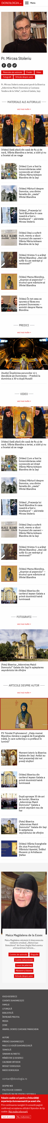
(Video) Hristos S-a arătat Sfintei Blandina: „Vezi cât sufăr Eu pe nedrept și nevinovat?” (32, 259)
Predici (29, 72)
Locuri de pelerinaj (24, 965)
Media (5, 1021)
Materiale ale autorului (12, 72)
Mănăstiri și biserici (24, 970)
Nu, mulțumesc (23, 1117)
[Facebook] (4, 65)
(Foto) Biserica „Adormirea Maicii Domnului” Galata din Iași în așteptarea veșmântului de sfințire (22, 667)
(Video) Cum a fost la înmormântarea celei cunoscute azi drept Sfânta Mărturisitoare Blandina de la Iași (30, 172)
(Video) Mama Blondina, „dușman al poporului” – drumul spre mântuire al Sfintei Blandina (32, 281)
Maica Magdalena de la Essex (24, 935)
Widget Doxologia (11, 1066)
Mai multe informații (18, 1111)
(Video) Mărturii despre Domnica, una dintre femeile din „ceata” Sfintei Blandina (31, 192)
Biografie (34, 954)
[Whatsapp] (9, 65)
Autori (5, 1037)
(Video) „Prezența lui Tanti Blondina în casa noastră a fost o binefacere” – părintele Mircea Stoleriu (31, 216)
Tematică (6, 1050)
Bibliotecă (7, 1013)
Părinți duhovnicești (13, 1041)
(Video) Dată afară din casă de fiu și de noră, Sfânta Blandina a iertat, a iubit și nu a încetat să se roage (23, 152)
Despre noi (7, 1086)
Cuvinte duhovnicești (24, 959)
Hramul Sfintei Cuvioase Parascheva (20, 1029)
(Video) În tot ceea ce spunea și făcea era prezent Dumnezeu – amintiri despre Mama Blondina (30, 304)
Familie (6, 1005)
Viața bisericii (9, 996)
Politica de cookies (12, 1090)
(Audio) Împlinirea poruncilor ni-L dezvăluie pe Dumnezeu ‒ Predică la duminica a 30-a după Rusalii (20, 376)
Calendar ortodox (11, 1062)
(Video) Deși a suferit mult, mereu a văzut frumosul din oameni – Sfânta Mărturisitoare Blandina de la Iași (31, 238)
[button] (30, 2)
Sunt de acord (8, 1117)
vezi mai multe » (24, 109)
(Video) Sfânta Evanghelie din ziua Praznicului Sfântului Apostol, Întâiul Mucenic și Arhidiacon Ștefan (32, 849)
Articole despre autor (24, 77)
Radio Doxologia (10, 1070)
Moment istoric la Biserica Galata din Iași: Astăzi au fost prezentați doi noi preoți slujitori (32, 756)
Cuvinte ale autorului (18, 954)
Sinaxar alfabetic (11, 1054)
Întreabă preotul (11, 1017)
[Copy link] (14, 65)
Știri (4, 1025)
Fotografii (7, 77)
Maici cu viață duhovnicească (17, 1045)
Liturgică (7, 1009)
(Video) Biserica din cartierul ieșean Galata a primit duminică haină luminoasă (32, 595)
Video (38, 72)
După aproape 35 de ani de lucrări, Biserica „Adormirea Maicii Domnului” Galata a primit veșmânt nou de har (32, 803)
